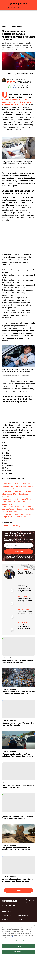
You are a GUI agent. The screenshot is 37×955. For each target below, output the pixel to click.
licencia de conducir (11, 526)
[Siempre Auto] (18, 3)
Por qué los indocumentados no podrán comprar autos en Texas (16, 849)
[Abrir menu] (3, 4)
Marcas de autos (8, 8)
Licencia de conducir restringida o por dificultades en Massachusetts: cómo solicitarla (16, 493)
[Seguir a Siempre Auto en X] (6, 905)
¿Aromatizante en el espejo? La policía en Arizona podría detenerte (17, 755)
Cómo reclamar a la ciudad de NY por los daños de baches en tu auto (18, 693)
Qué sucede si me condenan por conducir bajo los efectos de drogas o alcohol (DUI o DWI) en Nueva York (18, 509)
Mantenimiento (22, 8)
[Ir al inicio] (9, 901)
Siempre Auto (5, 26)
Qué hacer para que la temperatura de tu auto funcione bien (25, 600)
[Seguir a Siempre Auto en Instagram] (10, 905)
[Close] (35, 925)
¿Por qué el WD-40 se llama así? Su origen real (25, 573)
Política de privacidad (9, 557)
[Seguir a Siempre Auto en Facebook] (2, 905)
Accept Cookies (18, 951)
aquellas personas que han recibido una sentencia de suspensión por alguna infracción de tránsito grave (18, 101)
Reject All (18, 946)
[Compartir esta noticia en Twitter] (18, 87)
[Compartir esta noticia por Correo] (23, 87)
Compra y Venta (23, 609)
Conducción (22, 583)
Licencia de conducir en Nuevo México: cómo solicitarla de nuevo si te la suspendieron (17, 501)
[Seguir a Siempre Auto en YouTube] (14, 905)
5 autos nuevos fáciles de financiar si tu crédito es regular (25, 613)
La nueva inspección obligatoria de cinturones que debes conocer (17, 880)
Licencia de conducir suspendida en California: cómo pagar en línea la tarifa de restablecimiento (17, 486)
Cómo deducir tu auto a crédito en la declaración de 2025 (18, 786)
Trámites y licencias (16, 26)
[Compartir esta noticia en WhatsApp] (9, 87)
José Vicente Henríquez (17, 79)
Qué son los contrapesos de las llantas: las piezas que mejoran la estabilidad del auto (24, 588)
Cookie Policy (14, 937)
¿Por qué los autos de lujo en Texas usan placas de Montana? (17, 661)
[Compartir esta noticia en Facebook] (14, 87)
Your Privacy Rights (18, 940)
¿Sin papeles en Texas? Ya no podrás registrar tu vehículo (18, 724)
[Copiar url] (28, 87)
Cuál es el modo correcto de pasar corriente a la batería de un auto (25, 627)
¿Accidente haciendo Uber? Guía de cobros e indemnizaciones (17, 817)
